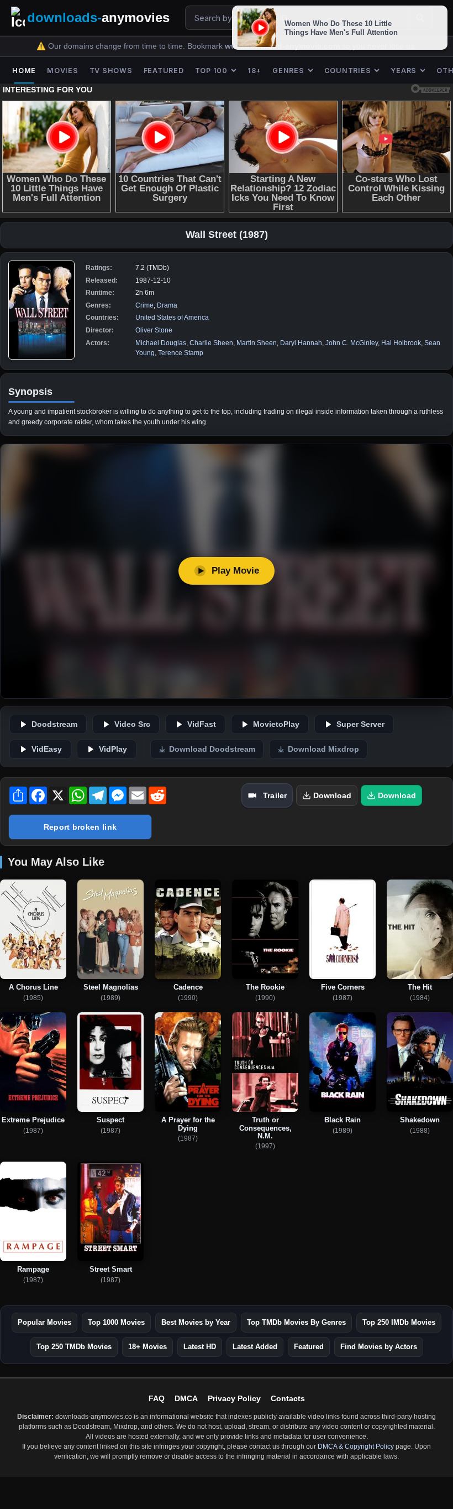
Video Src (132, 724)
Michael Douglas (160, 343)
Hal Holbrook (401, 343)
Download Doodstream (212, 749)
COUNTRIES (347, 70)
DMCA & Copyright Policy (356, 1446)
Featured (309, 1347)
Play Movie (235, 570)
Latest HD (199, 1347)
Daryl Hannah (301, 343)
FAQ (157, 1398)
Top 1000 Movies (116, 1322)
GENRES (288, 70)
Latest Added (255, 1347)
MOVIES (62, 70)
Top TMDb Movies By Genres (296, 1322)
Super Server (360, 724)
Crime (144, 305)
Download (332, 795)
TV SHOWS (111, 70)
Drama (167, 305)
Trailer (275, 795)
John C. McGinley (351, 343)
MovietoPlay (276, 724)
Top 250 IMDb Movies (398, 1322)
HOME (24, 70)
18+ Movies (147, 1347)
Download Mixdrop (323, 749)
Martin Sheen (256, 343)
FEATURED (164, 70)
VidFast (201, 724)
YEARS (404, 70)
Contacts (288, 1398)
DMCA (186, 1398)
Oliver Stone (153, 330)
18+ (254, 70)
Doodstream (54, 724)
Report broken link (80, 827)
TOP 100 (211, 70)
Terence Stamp (180, 353)
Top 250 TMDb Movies (74, 1347)
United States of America (172, 317)
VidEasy (46, 749)
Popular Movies (44, 1322)
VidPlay (113, 749)
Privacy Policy (234, 1398)
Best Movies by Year (195, 1322)
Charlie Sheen (211, 343)
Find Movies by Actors (378, 1347)
